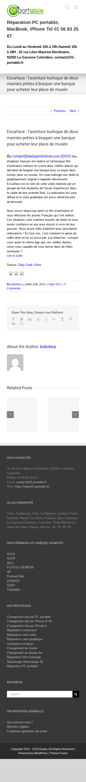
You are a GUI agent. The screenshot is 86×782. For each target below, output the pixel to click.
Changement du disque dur (24, 652)
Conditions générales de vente (27, 731)
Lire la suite (14, 255)
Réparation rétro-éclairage (24, 657)
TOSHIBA (13, 590)
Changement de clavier (22, 648)
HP (9, 572)
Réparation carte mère (21, 635)
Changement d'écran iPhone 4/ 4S (29, 621)
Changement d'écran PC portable (28, 617)
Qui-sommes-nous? (20, 722)
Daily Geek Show (29, 265)
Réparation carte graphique (24, 639)
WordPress (41, 753)
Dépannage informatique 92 (25, 661)
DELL (10, 563)
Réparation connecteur (22, 630)
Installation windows (20, 643)
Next (73, 111)
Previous (60, 111)
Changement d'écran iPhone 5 (27, 626)
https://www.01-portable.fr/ (32, 486)
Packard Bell (15, 576)
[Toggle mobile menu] (76, 7)
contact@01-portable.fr (31, 482)
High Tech (55, 284)
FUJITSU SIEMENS (20, 567)
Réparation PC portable (22, 666)
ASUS (11, 554)
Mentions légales (18, 726)
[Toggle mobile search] (67, 7)
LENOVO (13, 581)
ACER (11, 558)
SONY (11, 585)
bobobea (16, 284)
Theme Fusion (59, 753)
